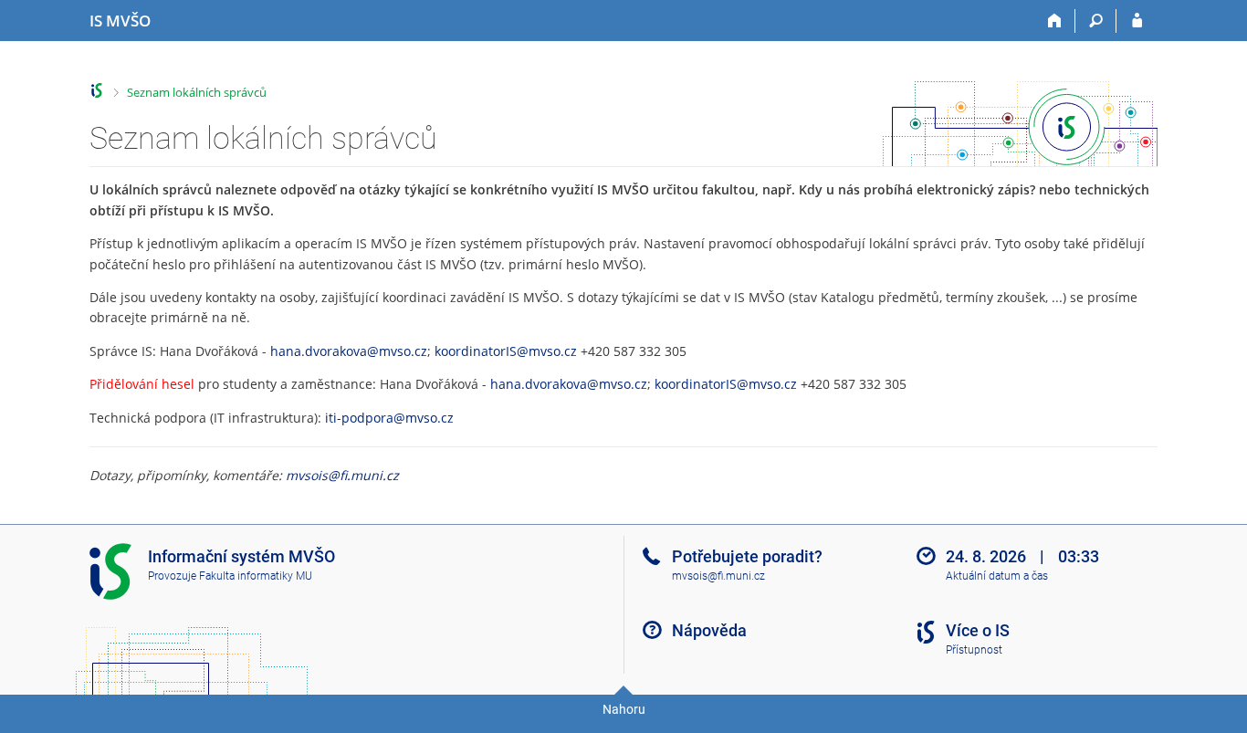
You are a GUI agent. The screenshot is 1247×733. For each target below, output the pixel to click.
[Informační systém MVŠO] (97, 91)
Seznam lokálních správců (197, 92)
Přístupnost (974, 650)
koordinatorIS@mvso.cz (506, 351)
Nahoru (624, 709)
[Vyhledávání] (1095, 21)
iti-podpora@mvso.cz (389, 417)
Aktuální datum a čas (997, 576)
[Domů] (1054, 21)
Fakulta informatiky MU (255, 576)
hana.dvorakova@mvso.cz (348, 351)
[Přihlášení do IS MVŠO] (1137, 21)
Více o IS (978, 630)
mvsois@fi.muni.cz (342, 475)
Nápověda (709, 630)
